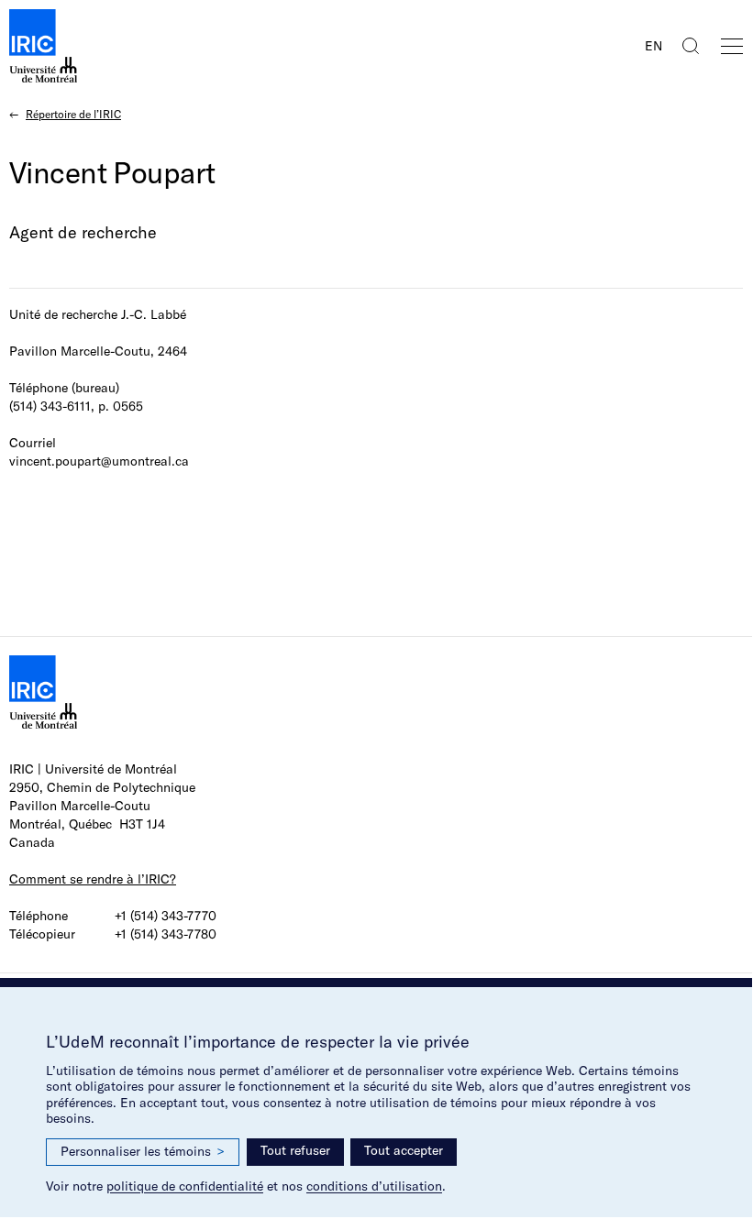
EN (653, 46)
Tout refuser (295, 1150)
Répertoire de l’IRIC (73, 114)
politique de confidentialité (184, 1186)
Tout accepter (403, 1150)
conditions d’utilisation (374, 1186)
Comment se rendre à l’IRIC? (92, 879)
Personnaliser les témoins (143, 1151)
